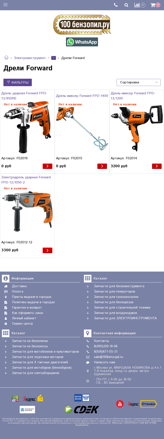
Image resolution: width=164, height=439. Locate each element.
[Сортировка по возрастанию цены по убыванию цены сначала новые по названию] (139, 82)
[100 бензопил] (82, 24)
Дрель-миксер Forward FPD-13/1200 (133, 96)
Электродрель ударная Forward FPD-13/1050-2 (26, 180)
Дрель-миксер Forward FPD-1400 (82, 95)
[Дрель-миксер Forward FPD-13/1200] (137, 127)
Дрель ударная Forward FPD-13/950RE (24, 96)
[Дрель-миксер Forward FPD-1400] (82, 127)
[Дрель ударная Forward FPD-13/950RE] (27, 127)
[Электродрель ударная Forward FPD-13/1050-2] (27, 211)
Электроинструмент (30, 58)
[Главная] (6, 58)
